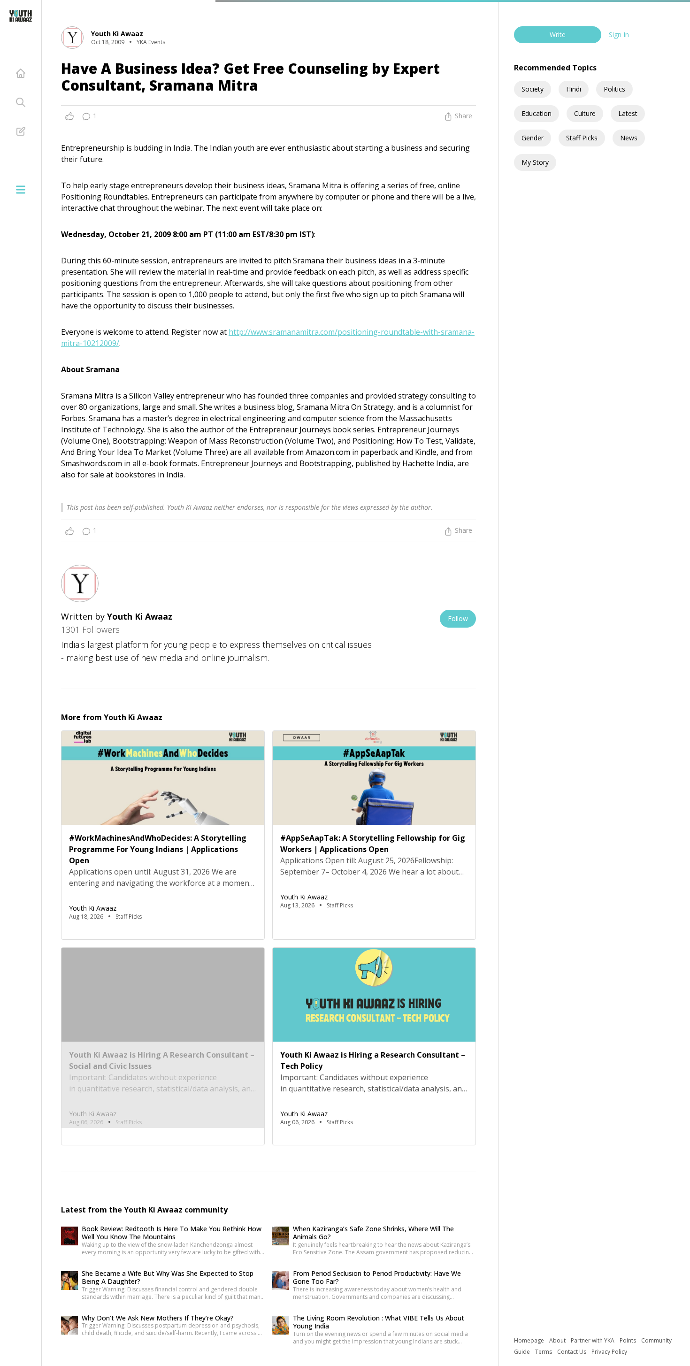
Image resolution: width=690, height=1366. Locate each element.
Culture (585, 113)
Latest (627, 113)
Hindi (573, 88)
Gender (532, 137)
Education (536, 113)
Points (628, 1340)
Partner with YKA (593, 1340)
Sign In (619, 34)
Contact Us (572, 1352)
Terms (544, 1352)
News (628, 137)
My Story (535, 162)
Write (558, 34)
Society (532, 88)
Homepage (529, 1340)
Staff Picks (582, 137)
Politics (614, 88)
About (558, 1340)
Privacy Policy (609, 1352)
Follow (458, 618)
